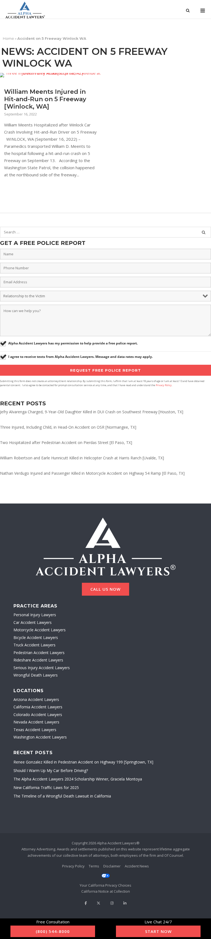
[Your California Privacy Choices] (105, 880)
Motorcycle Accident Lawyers (39, 629)
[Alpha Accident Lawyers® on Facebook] (86, 903)
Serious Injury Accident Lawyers (41, 667)
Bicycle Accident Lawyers (35, 637)
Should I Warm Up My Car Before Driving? (50, 770)
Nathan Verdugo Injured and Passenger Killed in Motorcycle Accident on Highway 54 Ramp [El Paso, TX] (92, 473)
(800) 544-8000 (53, 931)
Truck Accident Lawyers (34, 644)
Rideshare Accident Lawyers (38, 660)
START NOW (158, 931)
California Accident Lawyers (37, 706)
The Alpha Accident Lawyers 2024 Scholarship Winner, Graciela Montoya (77, 779)
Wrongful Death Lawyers (35, 675)
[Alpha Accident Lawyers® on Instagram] (112, 903)
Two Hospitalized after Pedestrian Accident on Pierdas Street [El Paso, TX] (66, 442)
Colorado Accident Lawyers (37, 714)
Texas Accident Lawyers (34, 729)
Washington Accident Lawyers (40, 737)
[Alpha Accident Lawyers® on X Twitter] (98, 903)
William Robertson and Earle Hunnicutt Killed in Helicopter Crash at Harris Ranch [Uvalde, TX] (82, 457)
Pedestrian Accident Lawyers (39, 652)
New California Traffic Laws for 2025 (46, 787)
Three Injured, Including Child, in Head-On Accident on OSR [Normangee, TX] (68, 427)
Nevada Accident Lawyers (36, 722)
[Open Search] (187, 11)
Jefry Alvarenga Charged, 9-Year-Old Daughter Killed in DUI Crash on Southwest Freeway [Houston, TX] (91, 411)
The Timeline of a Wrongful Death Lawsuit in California (62, 796)
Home (8, 38)
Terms (94, 866)
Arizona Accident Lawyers (36, 699)
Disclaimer (112, 866)
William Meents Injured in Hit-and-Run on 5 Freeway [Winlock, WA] (45, 99)
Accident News (137, 866)
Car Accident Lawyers (32, 622)
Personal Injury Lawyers (34, 614)
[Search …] (203, 232)
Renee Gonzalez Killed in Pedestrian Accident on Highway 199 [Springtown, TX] (83, 762)
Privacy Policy (164, 385)
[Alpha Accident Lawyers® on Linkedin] (124, 903)
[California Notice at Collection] (105, 891)
